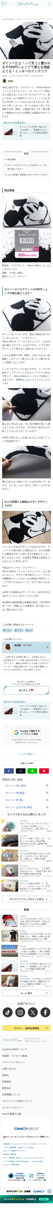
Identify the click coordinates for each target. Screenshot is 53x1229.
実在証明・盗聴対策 (9, 1154)
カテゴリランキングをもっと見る (26, 899)
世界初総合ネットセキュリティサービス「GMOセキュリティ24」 (25, 1144)
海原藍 (10, 81)
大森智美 (48, 861)
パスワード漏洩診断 (9, 1147)
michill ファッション (44, 926)
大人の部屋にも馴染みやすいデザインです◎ (27, 174)
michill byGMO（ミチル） (12, 19)
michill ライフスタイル (43, 876)
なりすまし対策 (37, 1161)
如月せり (48, 986)
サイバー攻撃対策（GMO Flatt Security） (16, 1161)
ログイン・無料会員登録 (26, 1028)
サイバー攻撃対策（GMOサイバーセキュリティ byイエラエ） (23, 1158)
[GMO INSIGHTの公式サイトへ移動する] (26, 1127)
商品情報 (11, 159)
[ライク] (50, 2)
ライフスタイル (31, 19)
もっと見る (26, 993)
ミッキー (8, 630)
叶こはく (48, 971)
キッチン (27, 379)
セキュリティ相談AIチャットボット (14, 1151)
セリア (29, 630)
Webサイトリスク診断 (25, 1147)
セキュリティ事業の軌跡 (11, 1164)
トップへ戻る (25, 754)
